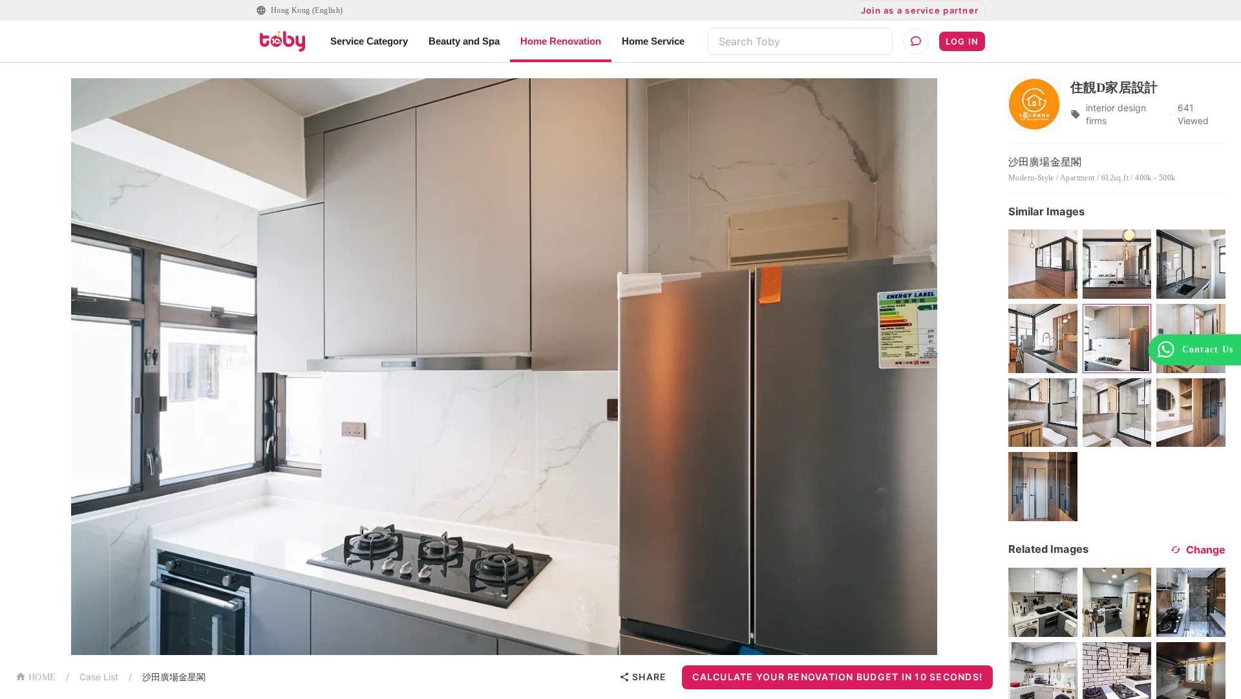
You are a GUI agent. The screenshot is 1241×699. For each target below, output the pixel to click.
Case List (99, 676)
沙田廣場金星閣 (174, 676)
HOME (42, 677)
